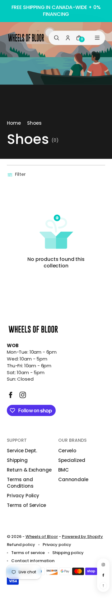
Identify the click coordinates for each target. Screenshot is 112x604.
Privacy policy (57, 544)
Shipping (17, 460)
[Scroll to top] (103, 585)
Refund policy (21, 544)
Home (14, 123)
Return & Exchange (29, 470)
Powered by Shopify (82, 536)
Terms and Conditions (20, 482)
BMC (63, 470)
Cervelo (67, 450)
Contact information (32, 560)
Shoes (34, 123)
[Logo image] (26, 37)
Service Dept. (22, 450)
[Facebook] (10, 395)
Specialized (71, 460)
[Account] (67, 37)
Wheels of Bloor (42, 536)
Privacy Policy (23, 495)
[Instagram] (22, 395)
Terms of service (28, 552)
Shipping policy (68, 552)
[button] (17, 175)
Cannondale (73, 479)
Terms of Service (26, 505)
